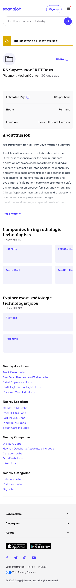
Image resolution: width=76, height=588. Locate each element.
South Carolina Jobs (16, 427)
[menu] (68, 9)
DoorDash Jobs (13, 458)
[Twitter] (16, 558)
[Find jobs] (68, 21)
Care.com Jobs (12, 453)
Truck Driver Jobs (14, 372)
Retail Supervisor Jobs (17, 382)
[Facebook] (7, 558)
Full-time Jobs (12, 479)
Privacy (42, 567)
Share (60, 59)
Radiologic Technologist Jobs (22, 387)
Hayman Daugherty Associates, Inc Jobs (28, 448)
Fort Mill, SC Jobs (14, 418)
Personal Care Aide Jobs (19, 392)
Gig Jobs (8, 489)
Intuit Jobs (9, 463)
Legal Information (15, 567)
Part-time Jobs (12, 484)
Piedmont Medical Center (21, 75)
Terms (31, 567)
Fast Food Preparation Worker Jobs (25, 377)
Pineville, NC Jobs (14, 422)
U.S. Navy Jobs (12, 443)
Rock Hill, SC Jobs (14, 413)
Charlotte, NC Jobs (15, 408)
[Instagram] (24, 558)
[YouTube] (34, 558)
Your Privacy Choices (24, 572)
